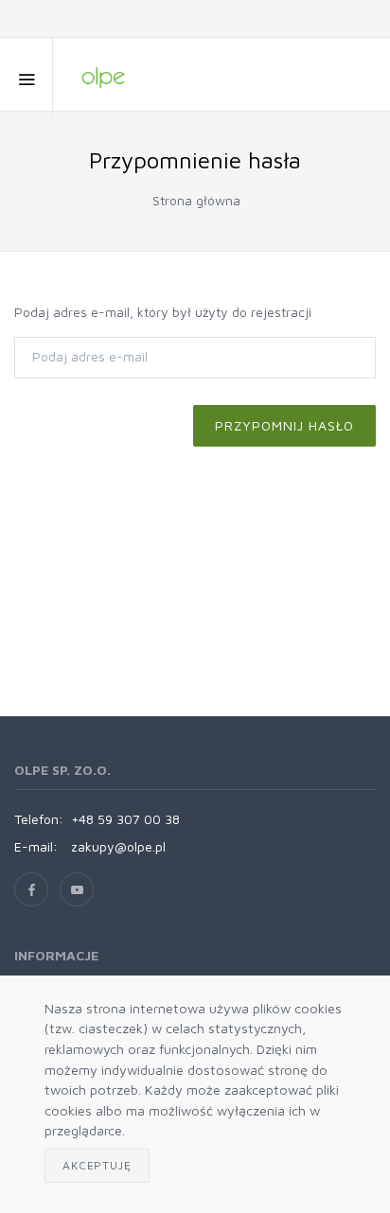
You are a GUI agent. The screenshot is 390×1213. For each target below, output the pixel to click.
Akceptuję (97, 1165)
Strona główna (196, 200)
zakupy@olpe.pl (118, 846)
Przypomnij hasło (284, 425)
